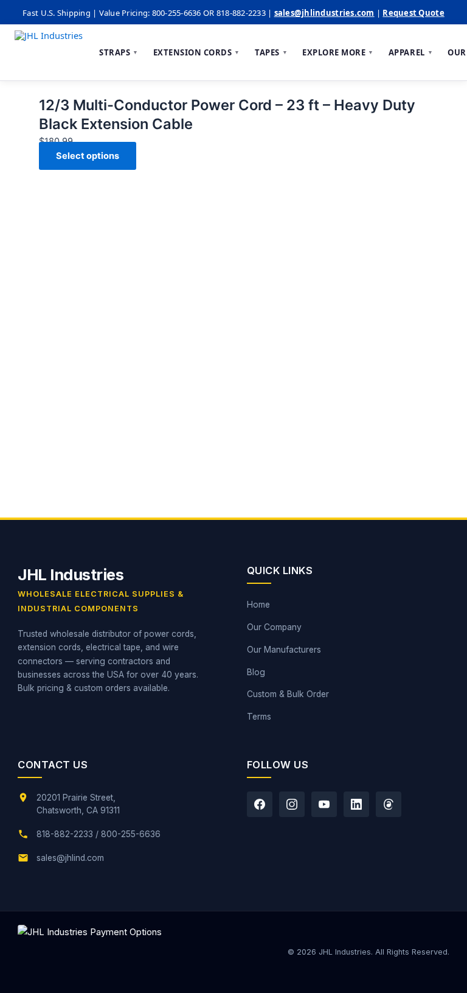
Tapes (271, 52)
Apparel (411, 52)
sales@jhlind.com (70, 858)
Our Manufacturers (284, 649)
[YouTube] (324, 804)
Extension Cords (196, 52)
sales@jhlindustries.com (324, 12)
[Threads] (388, 804)
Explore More (338, 52)
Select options (87, 155)
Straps (119, 52)
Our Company (274, 627)
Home (258, 604)
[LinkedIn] (356, 804)
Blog (256, 672)
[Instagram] (292, 804)
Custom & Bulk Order (288, 694)
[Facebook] (259, 804)
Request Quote (413, 12)
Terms (259, 716)
